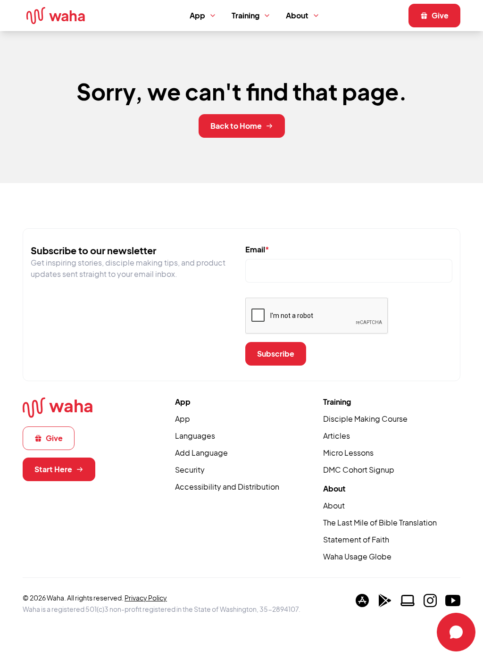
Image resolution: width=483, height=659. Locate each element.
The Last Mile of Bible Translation (380, 522)
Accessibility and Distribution (227, 487)
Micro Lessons (348, 453)
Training (245, 15)
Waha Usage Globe (357, 556)
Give (440, 15)
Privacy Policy (146, 597)
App (197, 15)
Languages (195, 436)
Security (190, 470)
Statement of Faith (356, 539)
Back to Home (236, 126)
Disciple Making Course (365, 419)
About (297, 15)
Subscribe (275, 354)
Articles (336, 436)
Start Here (53, 469)
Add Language (201, 453)
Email (257, 249)
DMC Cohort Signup (358, 470)
